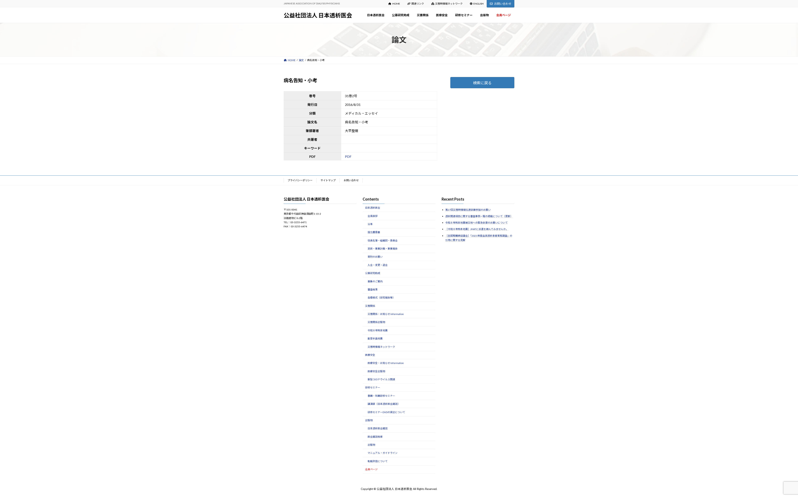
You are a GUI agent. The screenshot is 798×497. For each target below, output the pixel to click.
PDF (348, 156)
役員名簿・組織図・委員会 (383, 240)
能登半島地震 (375, 338)
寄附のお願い (375, 256)
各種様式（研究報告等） (381, 297)
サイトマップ (328, 180)
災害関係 (370, 305)
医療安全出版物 (376, 371)
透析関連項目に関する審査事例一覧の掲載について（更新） (479, 216)
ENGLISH (478, 3)
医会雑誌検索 (375, 436)
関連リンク (417, 3)
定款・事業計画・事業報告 (383, 248)
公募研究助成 (372, 273)
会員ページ (371, 469)
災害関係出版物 (376, 322)
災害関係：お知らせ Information (386, 314)
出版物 (369, 420)
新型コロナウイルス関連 (381, 379)
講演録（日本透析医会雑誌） (384, 403)
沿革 (370, 224)
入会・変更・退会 (378, 265)
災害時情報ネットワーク (449, 3)
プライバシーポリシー (300, 180)
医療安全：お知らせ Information (386, 363)
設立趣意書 (374, 232)
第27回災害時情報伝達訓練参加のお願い (468, 209)
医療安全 (370, 354)
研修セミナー (372, 387)
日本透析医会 (372, 207)
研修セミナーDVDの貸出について (386, 412)
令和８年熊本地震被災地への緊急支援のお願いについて (476, 222)
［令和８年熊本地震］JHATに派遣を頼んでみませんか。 (476, 229)
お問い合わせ (502, 3)
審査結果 (373, 289)
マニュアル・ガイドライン (383, 452)
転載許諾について (378, 461)
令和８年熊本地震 (378, 330)
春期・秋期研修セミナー (381, 395)
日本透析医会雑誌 (378, 428)
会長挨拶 (373, 215)
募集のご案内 (375, 281)
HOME (396, 3)
